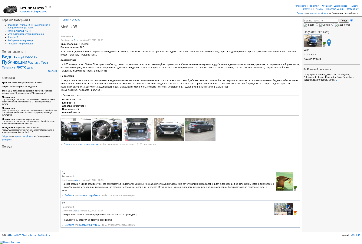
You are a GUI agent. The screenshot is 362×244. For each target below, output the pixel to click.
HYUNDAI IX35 (35, 8)
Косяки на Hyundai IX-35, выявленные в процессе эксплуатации (29, 26)
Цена (30, 67)
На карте (354, 6)
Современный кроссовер (33, 11)
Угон (14, 67)
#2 (63, 203)
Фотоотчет (353, 9)
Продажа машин (335, 9)
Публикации (14, 62)
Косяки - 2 (13, 37)
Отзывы (319, 9)
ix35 (352, 235)
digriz (77, 180)
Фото (21, 67)
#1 (63, 172)
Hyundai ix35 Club (17, 235)
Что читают (314, 6)
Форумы (307, 9)
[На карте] (329, 46)
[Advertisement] (129, 158)
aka (77, 211)
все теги (52, 71)
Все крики (7, 139)
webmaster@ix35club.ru (39, 235)
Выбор (19, 57)
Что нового (300, 6)
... (336, 80)
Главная (65, 19)
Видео (8, 56)
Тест (44, 62)
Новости (30, 57)
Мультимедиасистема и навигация (26, 34)
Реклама (34, 62)
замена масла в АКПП (19, 31)
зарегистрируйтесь (318, 13)
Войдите (301, 13)
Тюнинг (6, 67)
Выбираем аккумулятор (20, 40)
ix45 (358, 235)
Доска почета (340, 6)
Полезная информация (20, 43)
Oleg (76, 40)
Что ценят (327, 6)
